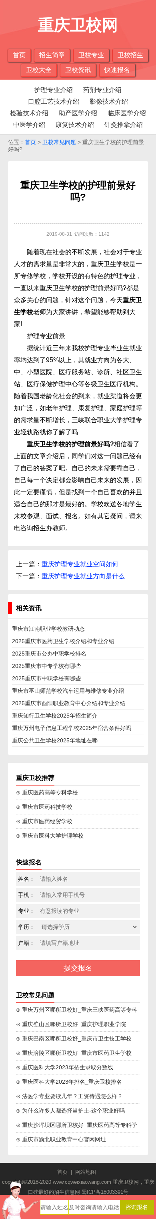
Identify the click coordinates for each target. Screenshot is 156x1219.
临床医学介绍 (127, 113)
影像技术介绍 (109, 101)
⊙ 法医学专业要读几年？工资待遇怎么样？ (69, 1096)
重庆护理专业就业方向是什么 (83, 576)
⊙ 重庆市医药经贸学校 (44, 821)
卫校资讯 (78, 69)
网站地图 (85, 1172)
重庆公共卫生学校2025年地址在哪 (55, 740)
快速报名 (117, 69)
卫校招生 (130, 55)
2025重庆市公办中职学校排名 (49, 653)
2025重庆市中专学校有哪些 (46, 666)
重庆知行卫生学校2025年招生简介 (55, 715)
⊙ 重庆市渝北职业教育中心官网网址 (61, 1139)
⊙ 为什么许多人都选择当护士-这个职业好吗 (70, 1110)
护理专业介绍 (53, 89)
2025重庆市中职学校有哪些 (46, 678)
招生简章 (52, 55)
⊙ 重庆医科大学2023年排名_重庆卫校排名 (69, 1082)
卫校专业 (91, 55)
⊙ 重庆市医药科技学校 (44, 807)
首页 (19, 55)
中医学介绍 (29, 124)
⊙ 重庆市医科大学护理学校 (50, 835)
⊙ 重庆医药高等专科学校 (47, 792)
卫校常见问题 (59, 142)
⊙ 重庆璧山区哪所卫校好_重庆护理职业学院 (71, 1024)
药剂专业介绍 (102, 89)
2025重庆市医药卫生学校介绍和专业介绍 (63, 641)
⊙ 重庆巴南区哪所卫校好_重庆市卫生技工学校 (74, 1038)
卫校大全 (39, 69)
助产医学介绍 (78, 113)
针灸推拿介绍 (123, 124)
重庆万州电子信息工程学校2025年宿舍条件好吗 (71, 728)
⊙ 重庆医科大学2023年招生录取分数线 (64, 1067)
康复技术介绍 (75, 124)
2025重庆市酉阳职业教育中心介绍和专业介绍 (69, 703)
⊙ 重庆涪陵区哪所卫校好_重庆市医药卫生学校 (74, 1053)
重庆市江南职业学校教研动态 (48, 629)
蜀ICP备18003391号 (105, 1192)
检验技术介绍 (29, 113)
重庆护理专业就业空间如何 (80, 564)
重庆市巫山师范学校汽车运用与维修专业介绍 (68, 691)
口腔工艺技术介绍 (53, 101)
